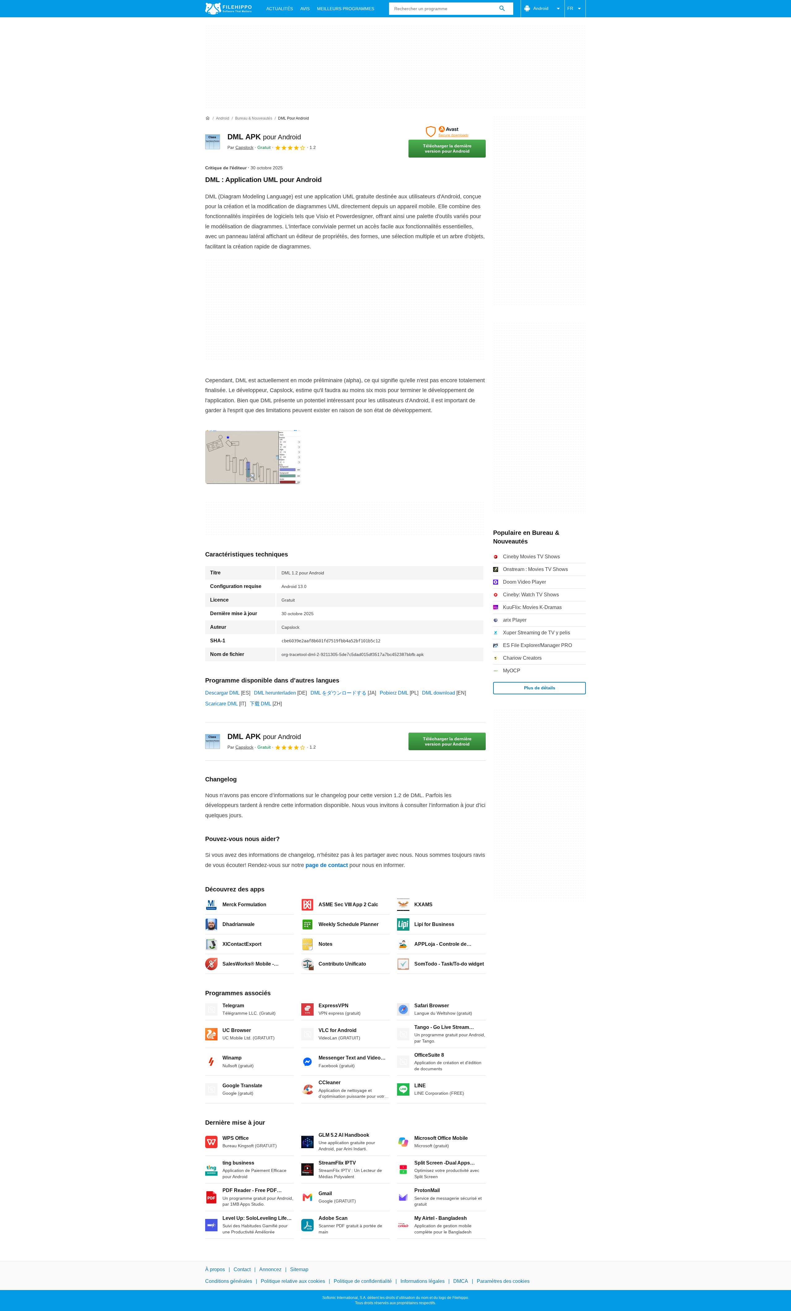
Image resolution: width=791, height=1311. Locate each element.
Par (240, 147)
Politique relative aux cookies (293, 1281)
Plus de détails (539, 687)
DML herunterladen (275, 693)
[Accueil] (207, 118)
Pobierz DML (394, 693)
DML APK (264, 137)
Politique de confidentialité (363, 1281)
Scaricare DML (221, 703)
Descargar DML (222, 693)
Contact (242, 1269)
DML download (438, 693)
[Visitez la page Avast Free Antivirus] (447, 131)
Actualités (279, 8)
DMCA (460, 1281)
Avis (305, 8)
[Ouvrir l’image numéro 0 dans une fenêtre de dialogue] (253, 457)
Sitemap (299, 1269)
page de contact (327, 865)
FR (570, 8)
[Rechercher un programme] (502, 8)
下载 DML (260, 703)
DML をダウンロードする (338, 693)
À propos (215, 1269)
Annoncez (270, 1269)
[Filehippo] (228, 8)
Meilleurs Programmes (345, 8)
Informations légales (422, 1281)
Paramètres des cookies (503, 1281)
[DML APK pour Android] (212, 141)
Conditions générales (228, 1281)
